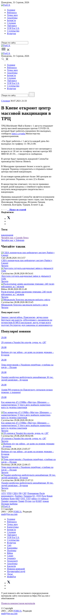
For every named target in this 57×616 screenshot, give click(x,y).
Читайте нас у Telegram (12, 240)
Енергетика (13, 527)
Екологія (11, 566)
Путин (28, 501)
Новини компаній (16, 569)
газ (33, 501)
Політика (11, 550)
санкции (13, 501)
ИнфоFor (11, 576)
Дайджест (12, 25)
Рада (44, 496)
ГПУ (28, 498)
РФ (20, 493)
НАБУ (39, 501)
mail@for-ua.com (9, 514)
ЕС (34, 496)
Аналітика (12, 18)
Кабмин (5, 498)
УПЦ (9, 493)
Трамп (21, 501)
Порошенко (33, 493)
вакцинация (7, 235)
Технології (12, 561)
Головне (11, 10)
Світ (9, 545)
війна (34, 498)
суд (39, 498)
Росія (42, 493)
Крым (49, 496)
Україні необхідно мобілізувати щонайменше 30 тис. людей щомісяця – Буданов (27, 484)
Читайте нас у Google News (14, 237)
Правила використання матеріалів (18, 603)
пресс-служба (19, 133)
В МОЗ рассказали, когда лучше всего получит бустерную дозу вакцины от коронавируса (26, 323)
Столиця (11, 23)
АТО (3, 493)
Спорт (10, 555)
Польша (5, 504)
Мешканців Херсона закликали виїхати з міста (24, 305)
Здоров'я (11, 558)
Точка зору (12, 15)
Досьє (10, 574)
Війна (10, 553)
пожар (46, 501)
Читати (4, 265)
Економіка (12, 548)
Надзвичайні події (16, 571)
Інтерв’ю (11, 20)
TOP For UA (13, 28)
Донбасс (18, 496)
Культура (11, 33)
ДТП (38, 496)
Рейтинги (12, 12)
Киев (12, 498)
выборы (14, 504)
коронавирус (7, 496)
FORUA (17, 511)
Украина (27, 496)
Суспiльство (13, 31)
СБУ (24, 493)
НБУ (17, 498)
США (15, 493)
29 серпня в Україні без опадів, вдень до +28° (23, 438)
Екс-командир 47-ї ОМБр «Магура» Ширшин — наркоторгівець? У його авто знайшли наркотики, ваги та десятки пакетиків (26, 425)
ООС (23, 498)
